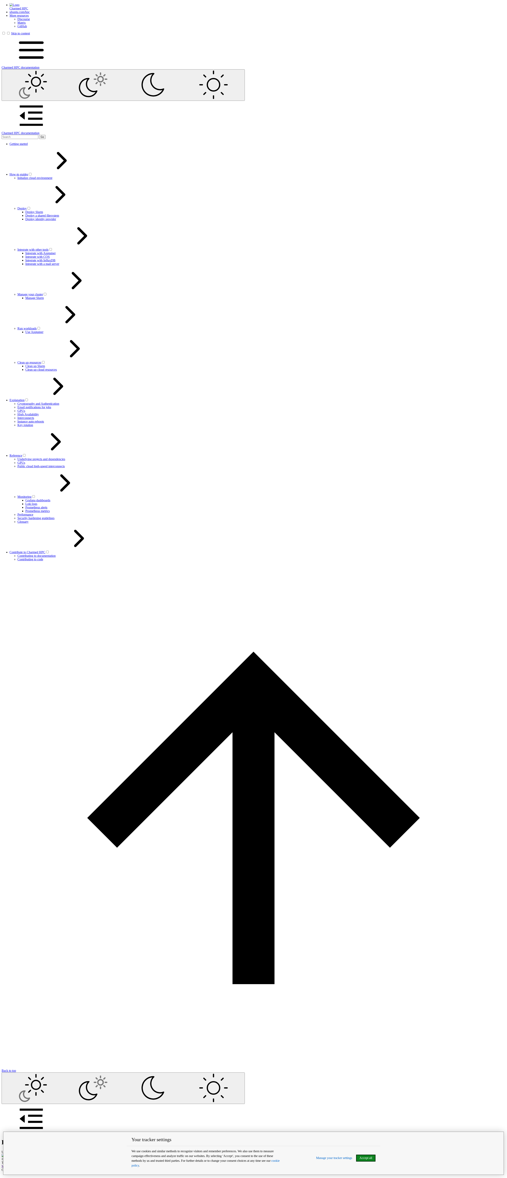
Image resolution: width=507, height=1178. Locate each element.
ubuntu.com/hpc (20, 12)
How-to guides (19, 174)
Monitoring (24, 496)
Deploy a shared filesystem (42, 215)
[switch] (30, 174)
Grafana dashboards (37, 500)
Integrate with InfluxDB (40, 260)
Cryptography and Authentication (38, 403)
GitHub (22, 26)
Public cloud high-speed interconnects (41, 466)
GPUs (21, 410)
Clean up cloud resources (41, 369)
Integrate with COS (37, 256)
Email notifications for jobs (34, 407)
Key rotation (25, 425)
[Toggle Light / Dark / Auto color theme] (123, 85)
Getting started (19, 144)
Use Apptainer (34, 332)
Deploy (22, 208)
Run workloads (27, 328)
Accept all (365, 1158)
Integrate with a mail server (42, 264)
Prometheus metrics (37, 511)
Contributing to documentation (36, 555)
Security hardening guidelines (35, 518)
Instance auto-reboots (30, 421)
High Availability (28, 414)
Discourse (23, 19)
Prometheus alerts (36, 507)
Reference (16, 455)
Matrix (21, 22)
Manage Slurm (34, 298)
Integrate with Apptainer (40, 253)
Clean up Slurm (35, 366)
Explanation (17, 400)
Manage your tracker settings (334, 1158)
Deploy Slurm (34, 212)
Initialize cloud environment (34, 178)
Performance (25, 514)
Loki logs (31, 504)
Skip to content (20, 33)
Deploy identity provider (40, 219)
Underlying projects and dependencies (41, 459)
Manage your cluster (30, 294)
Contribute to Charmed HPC (27, 552)
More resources (19, 15)
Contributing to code (30, 559)
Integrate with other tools (33, 249)
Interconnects (25, 418)
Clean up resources (29, 362)
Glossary (23, 521)
